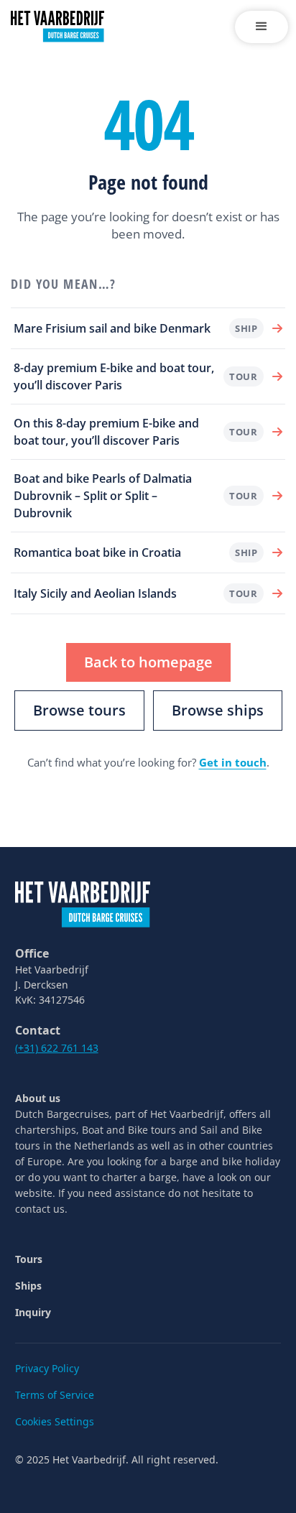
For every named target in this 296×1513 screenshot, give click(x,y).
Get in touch (233, 762)
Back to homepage (148, 662)
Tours (28, 1259)
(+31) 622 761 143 (56, 1048)
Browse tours (79, 710)
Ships (28, 1285)
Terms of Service (54, 1395)
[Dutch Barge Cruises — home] (82, 903)
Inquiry (33, 1312)
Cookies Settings (54, 1421)
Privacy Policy (47, 1368)
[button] (261, 27)
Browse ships (218, 710)
